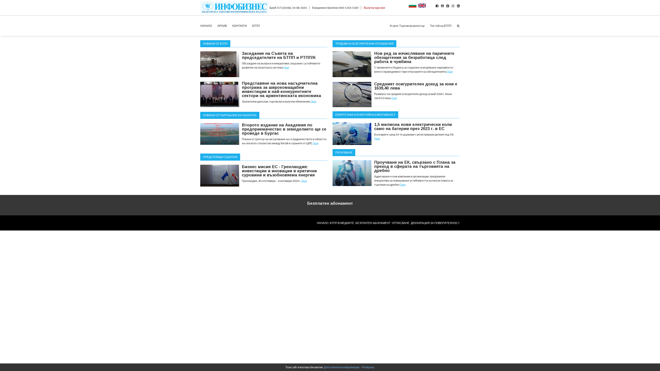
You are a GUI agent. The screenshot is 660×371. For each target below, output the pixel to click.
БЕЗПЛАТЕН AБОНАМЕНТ (372, 222)
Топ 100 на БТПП (441, 25)
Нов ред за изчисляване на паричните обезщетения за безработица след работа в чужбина (414, 57)
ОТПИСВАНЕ (400, 222)
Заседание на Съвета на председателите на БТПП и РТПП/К (279, 55)
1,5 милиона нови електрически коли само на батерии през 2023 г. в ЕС (413, 126)
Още (286, 67)
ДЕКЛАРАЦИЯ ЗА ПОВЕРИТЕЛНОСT (435, 222)
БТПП (256, 25)
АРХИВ (222, 25)
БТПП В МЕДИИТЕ (342, 222)
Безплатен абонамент (330, 203)
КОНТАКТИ (239, 25)
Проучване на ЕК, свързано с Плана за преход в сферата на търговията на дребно (414, 166)
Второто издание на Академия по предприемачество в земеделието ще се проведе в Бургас (284, 129)
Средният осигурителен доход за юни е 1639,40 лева (415, 86)
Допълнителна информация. (342, 367)
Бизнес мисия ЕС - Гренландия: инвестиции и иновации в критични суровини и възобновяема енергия (279, 170)
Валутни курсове (374, 7)
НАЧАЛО (206, 25)
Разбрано (368, 367)
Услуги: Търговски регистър (407, 25)
